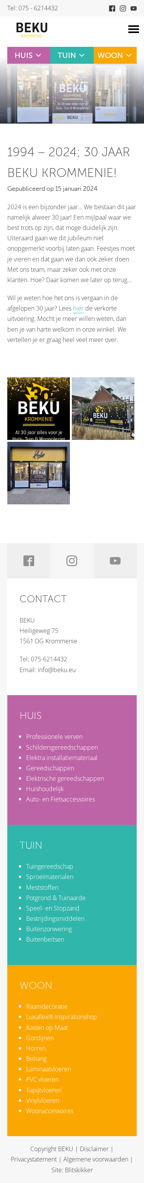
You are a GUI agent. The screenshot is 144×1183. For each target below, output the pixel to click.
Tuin (67, 55)
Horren (36, 1048)
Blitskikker (79, 1170)
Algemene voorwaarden (95, 1159)
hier (78, 308)
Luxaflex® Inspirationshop (61, 1016)
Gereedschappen (50, 768)
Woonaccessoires (49, 1110)
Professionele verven (54, 736)
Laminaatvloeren (48, 1069)
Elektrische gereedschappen (65, 778)
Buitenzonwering (49, 929)
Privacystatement (34, 1159)
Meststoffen (42, 887)
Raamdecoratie (47, 1006)
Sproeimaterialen (49, 876)
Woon (110, 55)
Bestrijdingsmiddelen (55, 918)
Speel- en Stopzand (52, 908)
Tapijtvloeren (43, 1090)
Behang (36, 1058)
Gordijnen (40, 1038)
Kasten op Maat (47, 1027)
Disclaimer (94, 1148)
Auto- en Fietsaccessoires (60, 799)
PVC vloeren (42, 1079)
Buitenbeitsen (45, 939)
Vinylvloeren (42, 1100)
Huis (24, 55)
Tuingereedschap (49, 866)
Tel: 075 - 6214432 (32, 8)
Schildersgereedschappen (62, 747)
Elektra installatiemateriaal (62, 757)
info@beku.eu (57, 669)
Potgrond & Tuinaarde (56, 897)
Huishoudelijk (45, 788)
